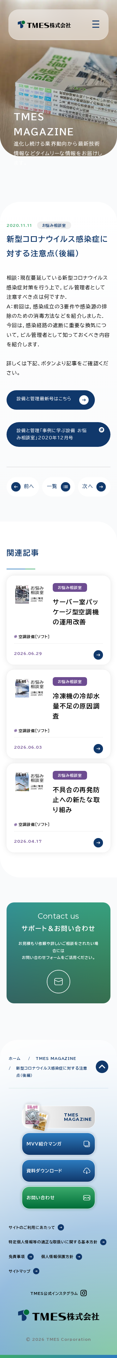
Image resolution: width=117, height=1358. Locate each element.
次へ (87, 486)
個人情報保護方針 (57, 1256)
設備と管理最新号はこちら (44, 399)
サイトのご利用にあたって (32, 1227)
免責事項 (17, 1256)
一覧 (52, 486)
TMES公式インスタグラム (54, 1293)
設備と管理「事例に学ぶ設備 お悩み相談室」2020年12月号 (52, 434)
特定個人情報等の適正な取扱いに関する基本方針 (53, 1242)
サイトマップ (20, 1271)
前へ (29, 486)
